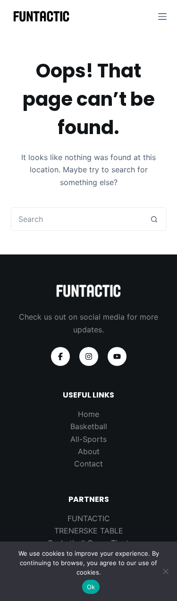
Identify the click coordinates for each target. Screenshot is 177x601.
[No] (165, 571)
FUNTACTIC (88, 518)
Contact (88, 463)
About (89, 451)
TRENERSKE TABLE (88, 530)
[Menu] (162, 16)
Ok (91, 587)
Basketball (88, 426)
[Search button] (154, 219)
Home (88, 414)
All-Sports (88, 439)
